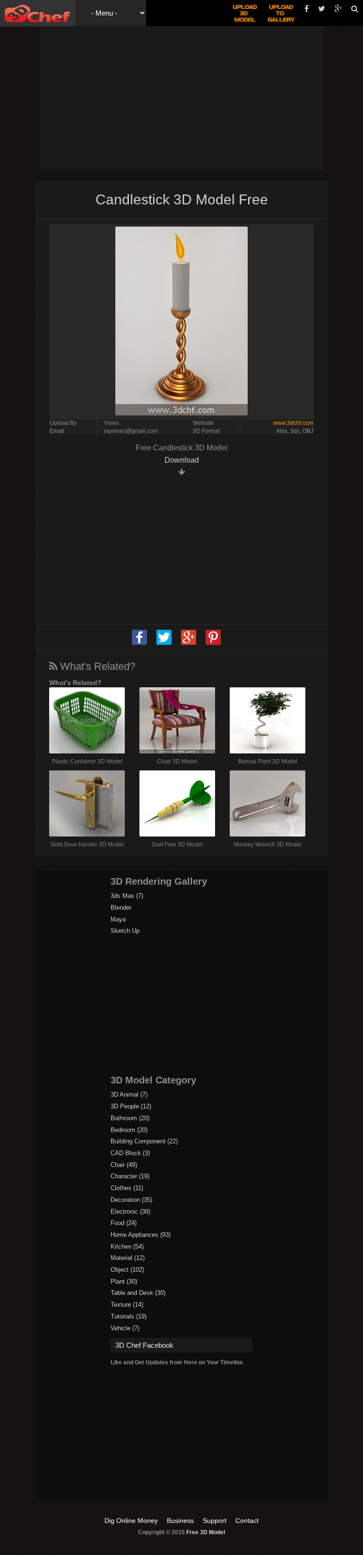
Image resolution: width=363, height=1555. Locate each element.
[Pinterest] (213, 643)
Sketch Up (125, 930)
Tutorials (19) (129, 1316)
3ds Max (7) (127, 895)
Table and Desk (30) (138, 1292)
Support (214, 1520)
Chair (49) (124, 1164)
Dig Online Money (131, 1520)
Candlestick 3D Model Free (181, 199)
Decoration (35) (131, 1199)
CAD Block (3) (130, 1153)
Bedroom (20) (129, 1129)
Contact (247, 1520)
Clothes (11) (127, 1188)
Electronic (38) (130, 1211)
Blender (121, 907)
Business (180, 1520)
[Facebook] (139, 643)
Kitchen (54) (127, 1246)
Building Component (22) (144, 1141)
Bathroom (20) (130, 1118)
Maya (118, 919)
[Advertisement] (203, 97)
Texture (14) (127, 1304)
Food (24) (124, 1222)
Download (181, 460)
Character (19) (130, 1176)
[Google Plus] (188, 643)
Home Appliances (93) (141, 1234)
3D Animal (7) (129, 1094)
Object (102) (127, 1269)
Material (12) (128, 1257)
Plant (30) (124, 1281)
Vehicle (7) (125, 1328)
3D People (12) (131, 1106)
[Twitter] (164, 643)
